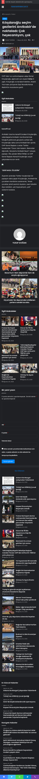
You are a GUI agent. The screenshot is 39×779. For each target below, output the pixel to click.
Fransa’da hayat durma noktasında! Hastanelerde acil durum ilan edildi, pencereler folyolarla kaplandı (10, 333)
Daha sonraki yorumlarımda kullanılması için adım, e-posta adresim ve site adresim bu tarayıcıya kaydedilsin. (18, 452)
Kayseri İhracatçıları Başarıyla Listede (24, 507)
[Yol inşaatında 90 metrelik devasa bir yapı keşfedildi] (8, 564)
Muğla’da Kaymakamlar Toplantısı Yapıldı (9, 377)
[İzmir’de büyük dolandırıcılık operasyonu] (8, 500)
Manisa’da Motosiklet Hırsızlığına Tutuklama (24, 665)
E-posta (5, 433)
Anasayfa (7, 14)
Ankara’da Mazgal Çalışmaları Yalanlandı (25, 479)
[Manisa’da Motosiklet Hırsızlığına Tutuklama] (8, 667)
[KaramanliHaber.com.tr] (19, 6)
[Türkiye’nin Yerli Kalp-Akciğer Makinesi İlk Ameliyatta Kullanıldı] (8, 657)
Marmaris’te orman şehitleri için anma (9, 356)
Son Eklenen (19, 471)
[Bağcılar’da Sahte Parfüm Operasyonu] (8, 628)
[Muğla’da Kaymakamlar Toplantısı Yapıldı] (10, 368)
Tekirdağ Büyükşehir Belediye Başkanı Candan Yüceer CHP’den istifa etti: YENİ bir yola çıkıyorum (28, 350)
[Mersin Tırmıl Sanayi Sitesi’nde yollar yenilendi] (8, 600)
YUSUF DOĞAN (10, 40)
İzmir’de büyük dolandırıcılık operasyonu (19, 2)
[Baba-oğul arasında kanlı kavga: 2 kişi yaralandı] (8, 610)
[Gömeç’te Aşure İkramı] (28, 368)
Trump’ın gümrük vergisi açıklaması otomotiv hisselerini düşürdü (16, 590)
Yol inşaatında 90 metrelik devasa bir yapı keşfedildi (26, 562)
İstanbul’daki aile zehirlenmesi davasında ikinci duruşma (25, 646)
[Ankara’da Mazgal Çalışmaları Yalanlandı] (8, 108)
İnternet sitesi (6, 441)
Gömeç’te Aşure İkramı (26, 376)
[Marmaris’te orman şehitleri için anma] (10, 348)
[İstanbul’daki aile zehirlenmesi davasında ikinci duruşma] (8, 647)
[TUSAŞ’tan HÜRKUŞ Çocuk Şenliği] (8, 118)
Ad (3, 425)
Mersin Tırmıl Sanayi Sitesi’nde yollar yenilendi (26, 598)
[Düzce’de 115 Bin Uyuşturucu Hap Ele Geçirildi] (28, 321)
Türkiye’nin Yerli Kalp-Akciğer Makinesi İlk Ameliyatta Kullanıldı (24, 656)
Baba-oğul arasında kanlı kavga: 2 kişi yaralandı (26, 608)
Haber (13, 14)
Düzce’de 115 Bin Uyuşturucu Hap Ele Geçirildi (28, 330)
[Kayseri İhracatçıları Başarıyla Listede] (8, 509)
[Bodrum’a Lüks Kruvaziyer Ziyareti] (8, 637)
